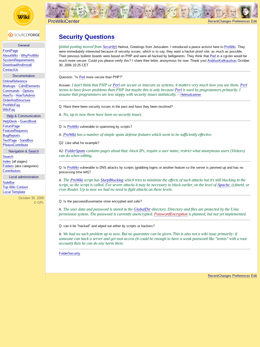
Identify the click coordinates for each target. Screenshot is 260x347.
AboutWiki (10, 55)
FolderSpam (75, 151)
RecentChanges (219, 21)
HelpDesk (10, 121)
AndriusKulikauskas (222, 60)
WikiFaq (9, 110)
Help (10, 116)
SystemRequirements (19, 60)
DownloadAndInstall (17, 65)
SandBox (26, 140)
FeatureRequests (15, 131)
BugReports (11, 135)
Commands (11, 91)
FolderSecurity (69, 253)
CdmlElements (29, 86)
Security (109, 46)
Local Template (14, 192)
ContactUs (10, 70)
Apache (223, 185)
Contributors (12, 171)
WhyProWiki (30, 55)
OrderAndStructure (16, 100)
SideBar (8, 182)
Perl (213, 56)
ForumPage (11, 126)
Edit (254, 21)
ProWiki (230, 47)
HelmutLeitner (191, 95)
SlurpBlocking (112, 180)
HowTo (8, 95)
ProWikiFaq (11, 105)
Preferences (241, 21)
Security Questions (87, 36)
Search (33, 151)
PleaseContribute (15, 145)
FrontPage (10, 51)
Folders (8, 166)
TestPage (10, 140)
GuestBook (28, 121)
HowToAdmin (25, 95)
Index (7, 161)
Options (28, 91)
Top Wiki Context (15, 187)
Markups (9, 86)
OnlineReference (15, 81)
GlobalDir (142, 209)
